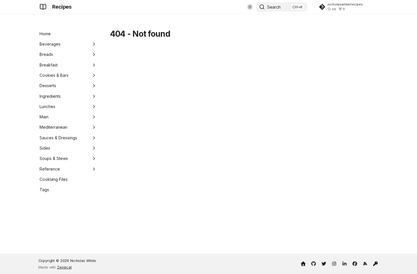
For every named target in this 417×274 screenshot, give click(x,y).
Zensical (64, 267)
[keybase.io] (365, 263)
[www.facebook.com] (354, 263)
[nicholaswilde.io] (303, 263)
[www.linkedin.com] (344, 263)
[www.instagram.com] (334, 263)
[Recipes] (43, 7)
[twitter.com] (323, 263)
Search (274, 7)
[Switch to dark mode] (250, 7)
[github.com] (313, 263)
